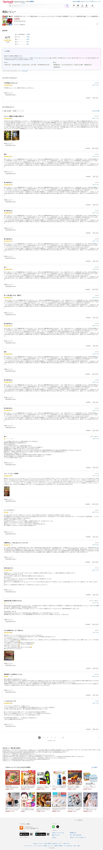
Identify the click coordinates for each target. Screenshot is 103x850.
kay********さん (96, 156)
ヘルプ (99, 1)
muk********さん (95, 118)
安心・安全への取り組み (76, 835)
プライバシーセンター (37, 845)
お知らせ (54, 837)
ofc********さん (96, 632)
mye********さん (95, 512)
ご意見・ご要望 (76, 845)
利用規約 (45, 845)
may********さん (95, 676)
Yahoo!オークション (57, 843)
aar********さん (96, 475)
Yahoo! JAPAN (76, 1)
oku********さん (96, 297)
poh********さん (96, 570)
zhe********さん (96, 602)
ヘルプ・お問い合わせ (67, 845)
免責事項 (56, 845)
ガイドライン (50, 845)
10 (63, 737)
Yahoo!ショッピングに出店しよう (89, 1)
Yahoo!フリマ (66, 843)
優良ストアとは (55, 835)
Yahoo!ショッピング (38, 843)
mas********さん (95, 85)
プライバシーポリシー (27, 845)
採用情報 (60, 845)
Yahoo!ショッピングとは (58, 832)
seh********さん (96, 703)
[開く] (7, 135)
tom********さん (96, 544)
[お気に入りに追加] (97, 24)
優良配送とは (73, 832)
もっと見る (94, 767)
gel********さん (96, 438)
